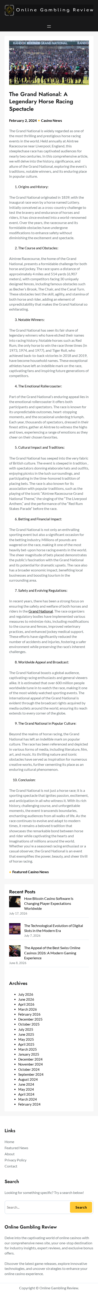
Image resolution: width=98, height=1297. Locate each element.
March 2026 (27, 1009)
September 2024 (31, 1074)
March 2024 (27, 1099)
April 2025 (26, 1044)
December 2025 (30, 1019)
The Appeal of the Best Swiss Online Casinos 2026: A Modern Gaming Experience (52, 953)
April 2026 (26, 1004)
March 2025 (27, 1049)
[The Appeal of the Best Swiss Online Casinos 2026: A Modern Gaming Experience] (15, 951)
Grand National (40, 611)
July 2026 (25, 994)
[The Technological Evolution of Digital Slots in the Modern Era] (15, 929)
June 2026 (26, 999)
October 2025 (29, 1024)
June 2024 (26, 1084)
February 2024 (29, 1104)
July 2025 (25, 1029)
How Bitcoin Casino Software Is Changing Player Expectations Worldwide (48, 903)
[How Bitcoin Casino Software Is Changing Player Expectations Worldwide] (15, 902)
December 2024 (30, 1059)
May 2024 (26, 1089)
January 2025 (28, 1054)
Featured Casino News (30, 872)
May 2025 (26, 1039)
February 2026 (29, 1014)
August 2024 (28, 1079)
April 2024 (26, 1094)
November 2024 (30, 1064)
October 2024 (29, 1069)
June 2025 (26, 1034)
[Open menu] (49, 26)
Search (81, 1207)
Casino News (51, 120)
